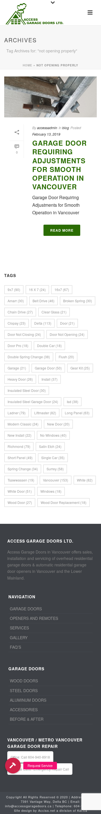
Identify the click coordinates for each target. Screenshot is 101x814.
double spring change (29, 356)
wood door (20, 502)
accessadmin (47, 127)
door (67, 323)
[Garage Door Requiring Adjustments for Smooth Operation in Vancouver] (50, 96)
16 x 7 (37, 289)
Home (27, 65)
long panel (77, 412)
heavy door (20, 379)
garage (17, 368)
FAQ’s (15, 647)
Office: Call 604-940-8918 (30, 757)
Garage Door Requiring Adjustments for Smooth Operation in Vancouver (59, 164)
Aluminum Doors (28, 700)
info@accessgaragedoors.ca (28, 806)
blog (65, 127)
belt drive (43, 300)
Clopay (17, 323)
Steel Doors (24, 690)
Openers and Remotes (34, 618)
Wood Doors (24, 680)
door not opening (67, 334)
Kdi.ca (82, 810)
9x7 (14, 289)
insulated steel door (27, 390)
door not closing (24, 334)
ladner (17, 412)
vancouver (55, 480)
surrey (55, 468)
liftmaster (45, 412)
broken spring (77, 300)
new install (19, 435)
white (85, 480)
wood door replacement (63, 502)
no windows (53, 435)
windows (50, 491)
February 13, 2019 (46, 134)
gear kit (80, 368)
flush (66, 356)
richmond (19, 446)
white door (20, 491)
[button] (13, 765)
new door (58, 424)
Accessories (24, 709)
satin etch (50, 446)
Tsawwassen (21, 480)
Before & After (26, 719)
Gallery (18, 637)
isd (72, 401)
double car (49, 345)
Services (19, 628)
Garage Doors (26, 608)
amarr (16, 300)
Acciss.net (46, 810)
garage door (48, 368)
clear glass (54, 312)
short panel (20, 457)
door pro (18, 345)
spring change (23, 468)
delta (42, 323)
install (50, 379)
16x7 (61, 289)
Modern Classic (23, 424)
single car (53, 457)
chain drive (20, 312)
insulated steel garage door (33, 401)
